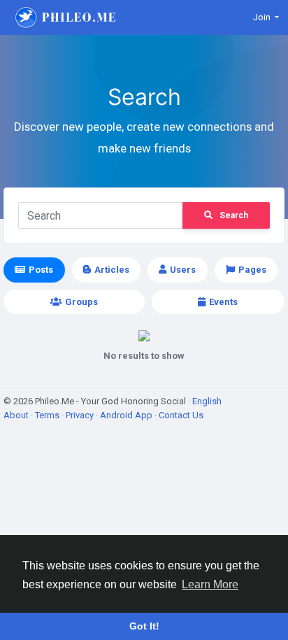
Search (233, 215)
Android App (127, 415)
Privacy (81, 415)
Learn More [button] (210, 584)
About (17, 415)
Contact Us (181, 415)
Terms (48, 415)
